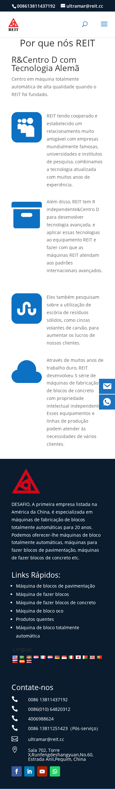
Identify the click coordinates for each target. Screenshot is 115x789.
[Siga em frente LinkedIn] (29, 771)
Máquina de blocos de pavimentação (55, 586)
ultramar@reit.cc (46, 739)
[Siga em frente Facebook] (17, 771)
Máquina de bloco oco (39, 611)
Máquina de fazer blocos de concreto (56, 602)
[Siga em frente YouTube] (42, 771)
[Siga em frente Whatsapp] (55, 771)
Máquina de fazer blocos (42, 594)
